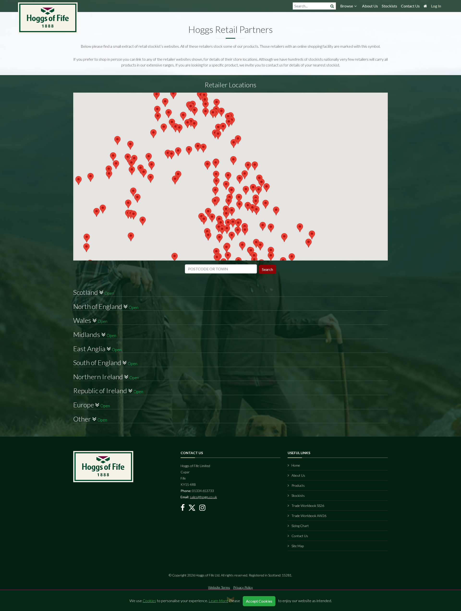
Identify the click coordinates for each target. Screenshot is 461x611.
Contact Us (410, 6)
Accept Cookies (259, 601)
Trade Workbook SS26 (307, 506)
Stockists (389, 6)
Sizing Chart (300, 526)
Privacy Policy (243, 587)
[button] (228, 117)
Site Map (297, 546)
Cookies (149, 600)
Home (295, 465)
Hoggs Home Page (48, 17)
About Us (370, 6)
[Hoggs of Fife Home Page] (425, 7)
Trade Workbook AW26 (308, 516)
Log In (436, 6)
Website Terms (219, 587)
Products (298, 485)
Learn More (218, 600)
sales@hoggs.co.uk (203, 497)
